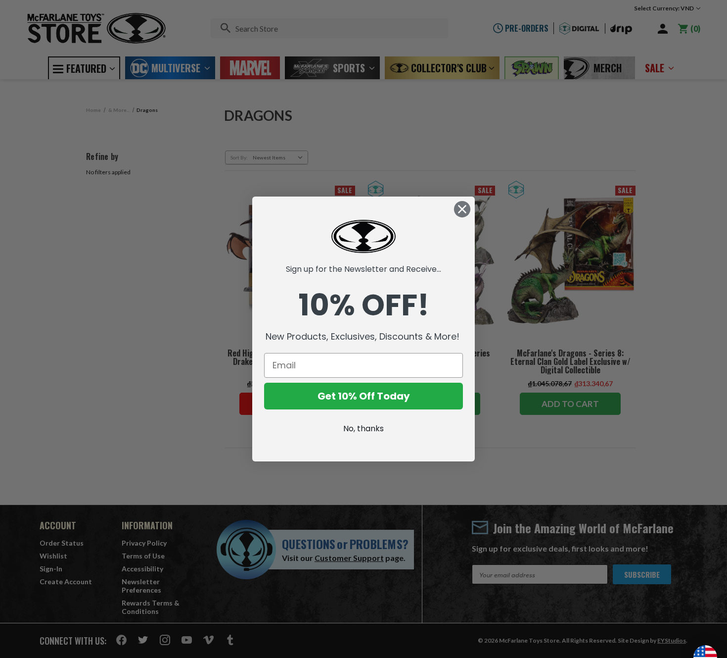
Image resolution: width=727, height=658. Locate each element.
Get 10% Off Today (364, 396)
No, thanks (363, 428)
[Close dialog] (462, 209)
